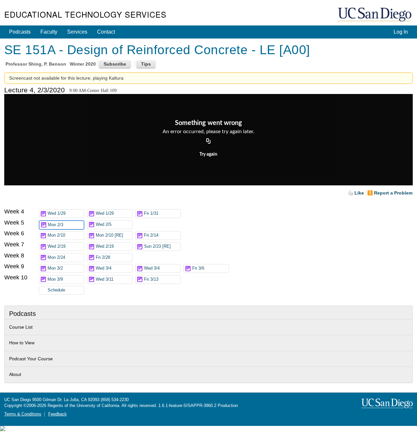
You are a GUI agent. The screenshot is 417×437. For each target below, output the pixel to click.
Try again (208, 154)
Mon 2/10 (56, 235)
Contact (106, 32)
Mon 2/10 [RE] (109, 235)
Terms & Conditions (22, 414)
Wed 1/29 (56, 213)
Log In (401, 32)
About (15, 374)
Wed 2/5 (103, 224)
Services (77, 32)
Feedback (57, 414)
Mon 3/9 (55, 279)
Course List (21, 327)
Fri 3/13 (151, 279)
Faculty (48, 32)
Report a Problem (393, 192)
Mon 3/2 (55, 268)
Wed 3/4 (103, 268)
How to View (22, 342)
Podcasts (20, 32)
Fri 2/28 (103, 257)
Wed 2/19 (56, 246)
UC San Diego (375, 15)
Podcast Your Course (31, 358)
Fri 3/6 (198, 268)
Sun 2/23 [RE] (157, 246)
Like (359, 192)
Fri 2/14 (151, 235)
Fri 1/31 (151, 213)
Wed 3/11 (104, 279)
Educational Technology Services (85, 14)
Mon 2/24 (56, 257)
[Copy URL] (208, 141)
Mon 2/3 (55, 225)
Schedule (56, 290)
